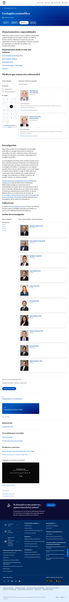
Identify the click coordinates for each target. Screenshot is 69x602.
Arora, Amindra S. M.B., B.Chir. (37, 241)
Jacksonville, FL (8, 89)
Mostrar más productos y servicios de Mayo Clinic (15, 454)
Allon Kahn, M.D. (34, 91)
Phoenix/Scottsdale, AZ (10, 91)
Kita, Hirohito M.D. (34, 301)
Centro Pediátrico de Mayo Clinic (12, 55)
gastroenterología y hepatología (12, 197)
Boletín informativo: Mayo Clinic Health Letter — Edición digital (18, 451)
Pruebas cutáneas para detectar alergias (12, 440)
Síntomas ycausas (6, 22)
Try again (21, 476)
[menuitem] (6, 23)
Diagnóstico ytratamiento (15, 22)
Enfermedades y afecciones (10, 8)
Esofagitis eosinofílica (16, 13)
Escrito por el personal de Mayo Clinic (11, 379)
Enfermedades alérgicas (9, 59)
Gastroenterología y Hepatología (12, 65)
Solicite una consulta (9, 388)
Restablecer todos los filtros (10, 126)
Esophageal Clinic (7, 62)
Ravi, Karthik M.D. (34, 346)
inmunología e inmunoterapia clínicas (14, 195)
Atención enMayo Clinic (33, 22)
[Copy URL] (30, 473)
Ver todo (4, 230)
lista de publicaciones (17, 206)
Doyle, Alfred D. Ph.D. (35, 271)
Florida (3, 226)
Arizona (4, 224)
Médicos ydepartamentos (24, 22)
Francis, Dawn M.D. (35, 286)
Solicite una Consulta (9, 17)
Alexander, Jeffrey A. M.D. (36, 226)
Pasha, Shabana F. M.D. (36, 316)
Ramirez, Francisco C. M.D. (36, 331)
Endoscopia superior (7, 437)
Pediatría (5, 68)
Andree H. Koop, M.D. (35, 116)
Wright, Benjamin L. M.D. (36, 361)
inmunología (32, 195)
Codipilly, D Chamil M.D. (36, 256)
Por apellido (5, 95)
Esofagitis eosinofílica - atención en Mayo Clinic (14, 382)
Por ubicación (5, 86)
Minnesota (4, 228)
